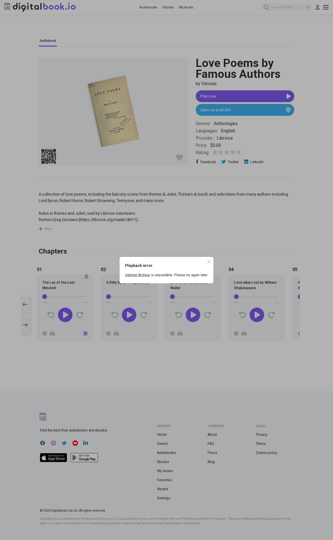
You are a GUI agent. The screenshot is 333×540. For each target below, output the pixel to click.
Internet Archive (137, 275)
